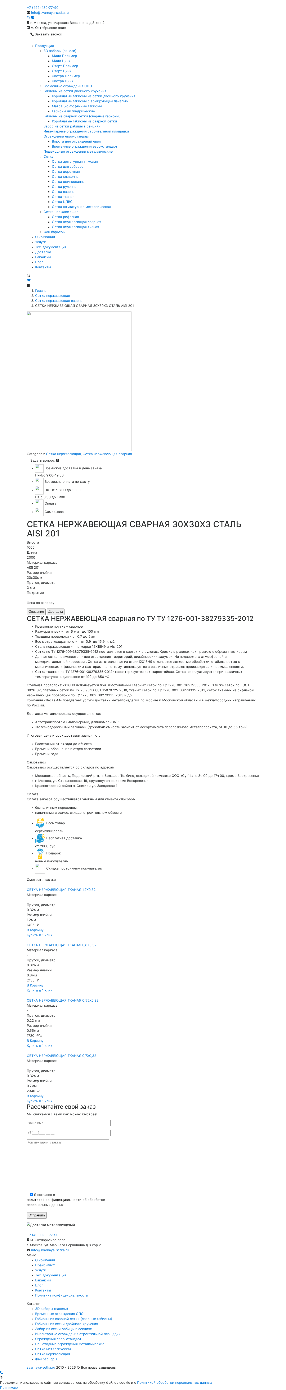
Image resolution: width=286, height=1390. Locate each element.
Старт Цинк (61, 71)
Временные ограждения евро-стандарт (84, 146)
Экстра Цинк (62, 81)
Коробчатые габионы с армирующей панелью (90, 101)
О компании (45, 237)
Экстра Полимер (66, 76)
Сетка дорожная (66, 171)
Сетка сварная (64, 191)
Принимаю (9, 1387)
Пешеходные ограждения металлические (78, 151)
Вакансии (43, 257)
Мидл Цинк (61, 61)
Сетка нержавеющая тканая (75, 227)
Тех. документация (51, 247)
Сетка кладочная (66, 176)
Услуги (40, 242)
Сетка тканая (63, 197)
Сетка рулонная (65, 186)
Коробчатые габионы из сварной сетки (84, 121)
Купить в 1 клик (39, 935)
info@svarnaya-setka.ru (50, 12)
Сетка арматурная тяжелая (75, 161)
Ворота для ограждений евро (76, 141)
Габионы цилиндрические (73, 111)
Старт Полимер (65, 66)
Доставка (43, 252)
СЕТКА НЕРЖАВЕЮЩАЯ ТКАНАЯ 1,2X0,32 (61, 890)
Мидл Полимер (64, 56)
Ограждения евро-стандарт (67, 136)
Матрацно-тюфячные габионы (77, 106)
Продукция (44, 46)
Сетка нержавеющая (61, 212)
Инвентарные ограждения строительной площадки (86, 131)
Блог (39, 262)
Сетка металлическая (53, 1349)
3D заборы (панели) (60, 51)
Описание (36, 611)
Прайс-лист (45, 1265)
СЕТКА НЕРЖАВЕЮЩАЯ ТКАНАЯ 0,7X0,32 (61, 1056)
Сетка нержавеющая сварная (76, 222)
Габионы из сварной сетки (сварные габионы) (82, 116)
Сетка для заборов (68, 166)
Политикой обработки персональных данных (174, 1382)
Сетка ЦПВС (62, 202)
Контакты (43, 267)
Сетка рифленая (65, 217)
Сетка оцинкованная (69, 181)
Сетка (49, 156)
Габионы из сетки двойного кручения (75, 91)
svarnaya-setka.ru (41, 1367)
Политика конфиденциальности (61, 1295)
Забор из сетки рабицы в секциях (72, 126)
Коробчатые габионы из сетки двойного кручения (93, 96)
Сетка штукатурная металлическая (81, 207)
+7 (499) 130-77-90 (42, 7)
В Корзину (35, 930)
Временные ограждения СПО (68, 86)
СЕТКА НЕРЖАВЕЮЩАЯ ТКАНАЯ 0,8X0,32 (62, 945)
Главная (41, 290)
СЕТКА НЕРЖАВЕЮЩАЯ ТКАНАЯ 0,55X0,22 (63, 1000)
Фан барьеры (54, 232)
